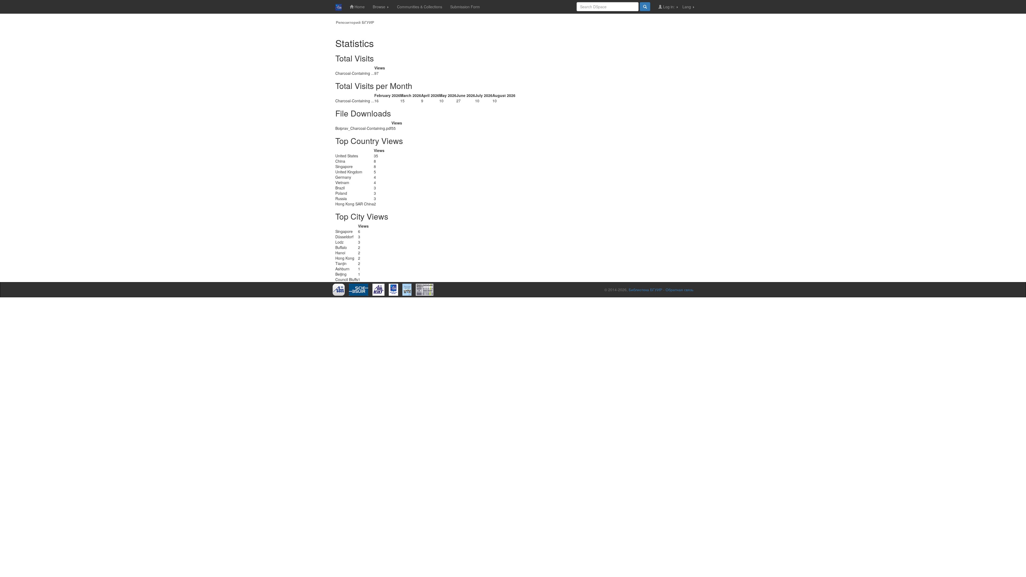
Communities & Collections (419, 6)
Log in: (669, 6)
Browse (379, 6)
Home (359, 6)
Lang (687, 6)
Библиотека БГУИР (645, 289)
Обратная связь (679, 289)
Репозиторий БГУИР (355, 22)
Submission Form (465, 6)
